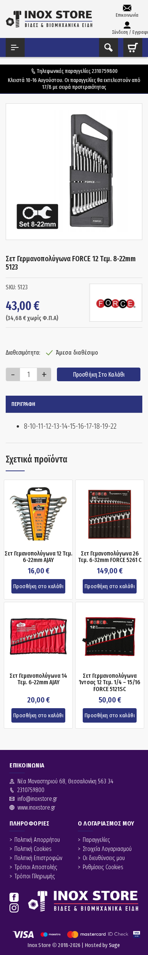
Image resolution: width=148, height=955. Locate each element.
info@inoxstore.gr (37, 798)
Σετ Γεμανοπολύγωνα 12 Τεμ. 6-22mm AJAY (38, 557)
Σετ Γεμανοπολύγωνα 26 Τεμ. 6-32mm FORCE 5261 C (110, 557)
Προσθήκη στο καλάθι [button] (38, 586)
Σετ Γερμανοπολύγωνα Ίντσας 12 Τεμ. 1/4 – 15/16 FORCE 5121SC (109, 682)
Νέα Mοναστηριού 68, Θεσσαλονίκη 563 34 (65, 781)
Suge (114, 945)
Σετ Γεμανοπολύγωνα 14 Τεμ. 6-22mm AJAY (38, 679)
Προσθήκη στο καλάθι (99, 374)
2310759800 (105, 71)
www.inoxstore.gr (36, 807)
